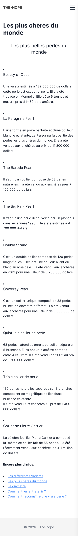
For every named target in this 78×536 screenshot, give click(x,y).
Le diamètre (17, 486)
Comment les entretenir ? (27, 491)
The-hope (12, 7)
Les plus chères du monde (27, 481)
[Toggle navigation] (72, 8)
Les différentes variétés (25, 476)
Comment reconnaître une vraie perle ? (37, 496)
